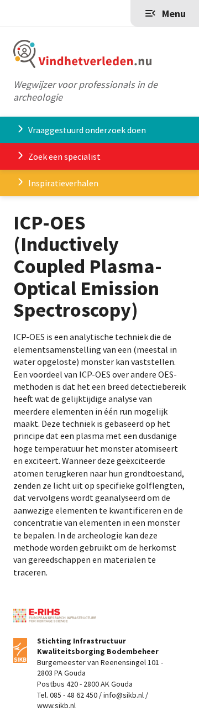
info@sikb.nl (123, 695)
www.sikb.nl (56, 705)
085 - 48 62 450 (73, 695)
